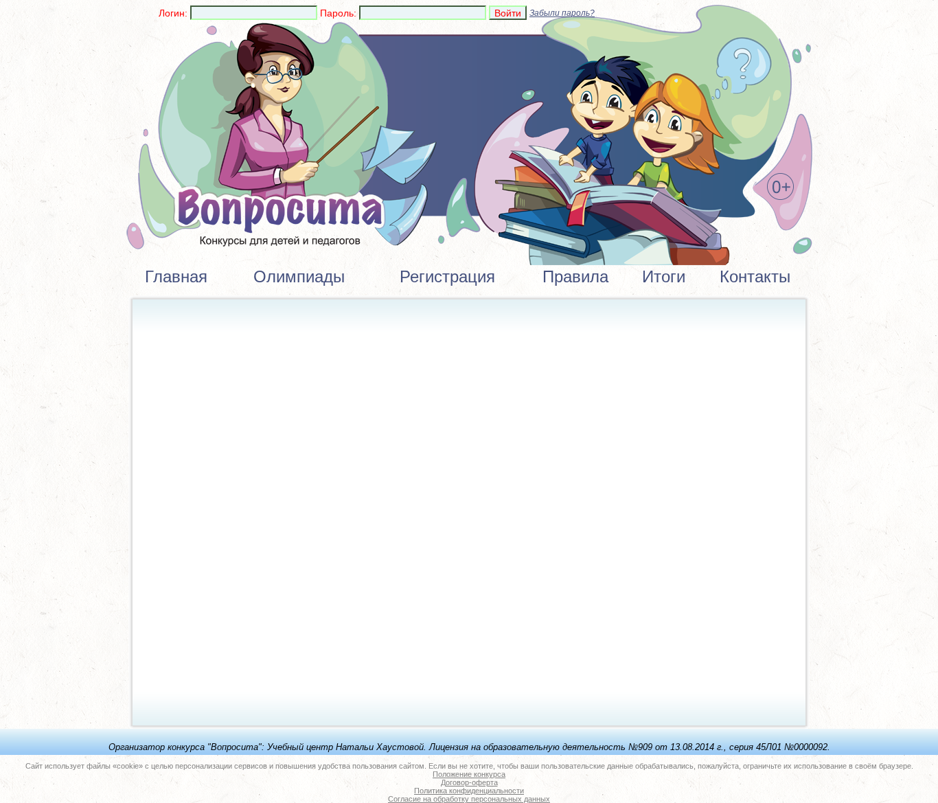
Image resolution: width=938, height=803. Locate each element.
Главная (176, 276)
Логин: (173, 13)
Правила (575, 276)
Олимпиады (299, 276)
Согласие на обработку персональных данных (469, 799)
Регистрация (447, 276)
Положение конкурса (469, 774)
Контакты (755, 276)
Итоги (663, 276)
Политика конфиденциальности (469, 791)
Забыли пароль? (562, 13)
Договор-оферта (469, 782)
